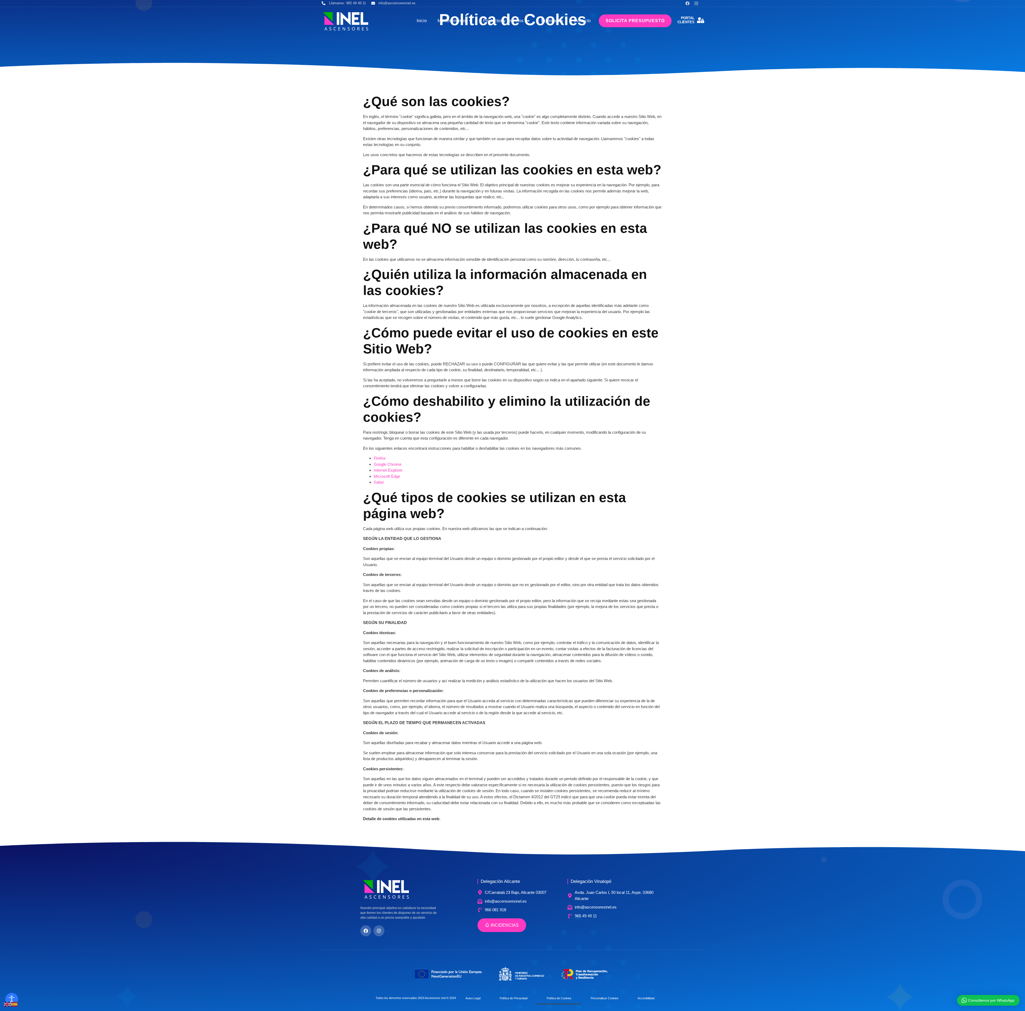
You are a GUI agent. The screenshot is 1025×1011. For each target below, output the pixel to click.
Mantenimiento (451, 20)
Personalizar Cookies (604, 998)
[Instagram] (696, 3)
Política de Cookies (559, 998)
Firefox (380, 458)
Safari (379, 482)
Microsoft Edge (387, 476)
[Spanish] (14, 1004)
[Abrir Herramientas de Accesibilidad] (11, 999)
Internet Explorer (388, 470)
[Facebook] (687, 3)
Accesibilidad (646, 998)
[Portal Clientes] (700, 20)
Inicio (422, 20)
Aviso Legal (473, 998)
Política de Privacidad (513, 998)
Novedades (552, 20)
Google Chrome (387, 464)
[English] (7, 1004)
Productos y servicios (503, 20)
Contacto (582, 20)
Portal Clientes (685, 20)
